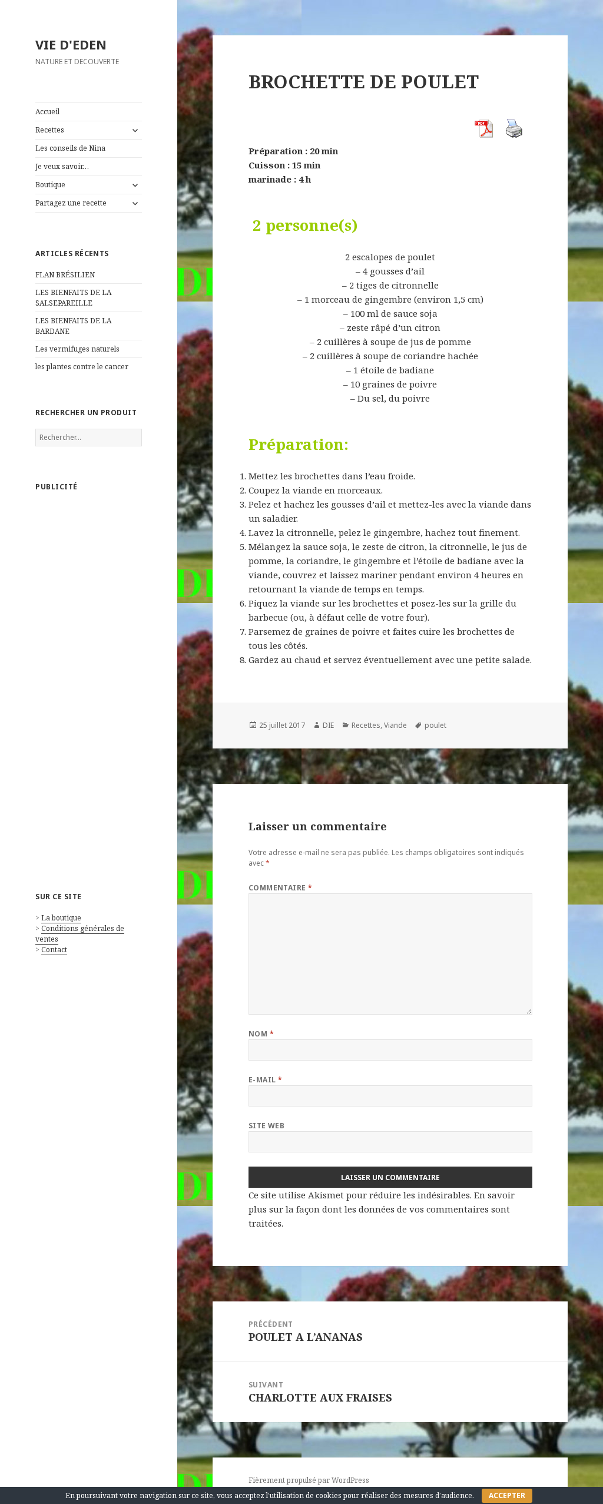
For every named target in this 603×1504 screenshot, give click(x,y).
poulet (435, 725)
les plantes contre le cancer (81, 367)
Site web (267, 1126)
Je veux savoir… (62, 166)
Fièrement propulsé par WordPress (309, 1480)
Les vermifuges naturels (77, 349)
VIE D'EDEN (71, 44)
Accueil (47, 112)
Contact (54, 950)
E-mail (266, 1080)
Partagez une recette (71, 203)
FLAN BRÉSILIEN (65, 275)
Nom (261, 1034)
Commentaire (281, 888)
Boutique (50, 185)
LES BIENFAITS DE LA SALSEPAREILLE (73, 297)
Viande (395, 725)
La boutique (61, 918)
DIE (328, 725)
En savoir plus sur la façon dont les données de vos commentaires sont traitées (382, 1209)
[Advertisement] (88, 679)
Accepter (507, 1495)
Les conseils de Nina (70, 148)
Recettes (49, 130)
